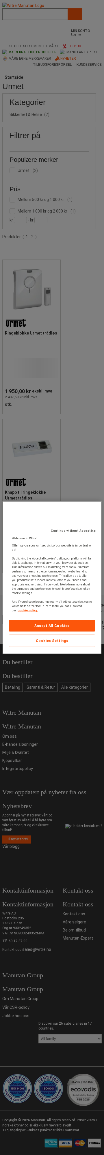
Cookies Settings (52, 641)
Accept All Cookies (52, 625)
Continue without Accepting (73, 530)
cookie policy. (28, 610)
